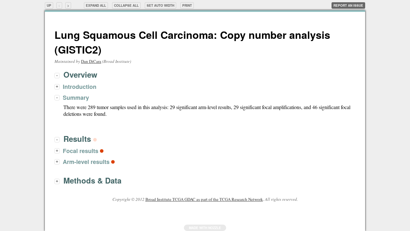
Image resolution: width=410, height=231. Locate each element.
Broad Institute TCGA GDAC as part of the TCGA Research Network (204, 199)
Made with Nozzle (205, 228)
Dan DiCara (91, 61)
